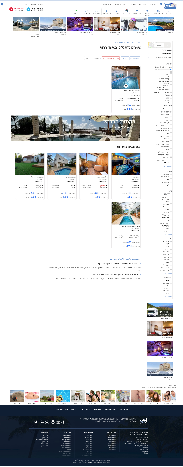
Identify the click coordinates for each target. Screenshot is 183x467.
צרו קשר (26, 5)
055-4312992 (39, 181)
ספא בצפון (45, 442)
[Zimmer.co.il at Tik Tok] (36, 421)
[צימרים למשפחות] (169, 401)
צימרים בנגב (112, 442)
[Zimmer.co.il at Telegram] (47, 421)
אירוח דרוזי (117, 13)
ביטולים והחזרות (110, 409)
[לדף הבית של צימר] (170, 8)
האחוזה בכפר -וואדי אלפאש (132, 90)
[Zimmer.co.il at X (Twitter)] (42, 421)
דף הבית (145, 448)
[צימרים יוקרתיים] (136, 12)
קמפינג (69, 450)
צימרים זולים (67, 438)
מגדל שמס (171, 379)
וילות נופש (45, 436)
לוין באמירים (171, 32)
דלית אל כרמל (127, 93)
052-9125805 (135, 181)
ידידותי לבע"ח (78, 403)
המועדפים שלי (153, 5)
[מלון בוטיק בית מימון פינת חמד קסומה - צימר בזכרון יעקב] (125, 224)
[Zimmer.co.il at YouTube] (52, 419)
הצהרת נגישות (86, 409)
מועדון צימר (145, 452)
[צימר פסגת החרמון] (134, 18)
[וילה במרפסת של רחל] (29, 175)
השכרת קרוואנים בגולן (167, 318)
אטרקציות (76, 13)
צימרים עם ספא (32, 403)
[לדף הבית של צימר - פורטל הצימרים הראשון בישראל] (143, 423)
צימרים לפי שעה (138, 403)
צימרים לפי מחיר (123, 403)
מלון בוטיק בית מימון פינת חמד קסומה (129, 226)
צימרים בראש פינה (88, 450)
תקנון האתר (98, 409)
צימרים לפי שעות (107, 13)
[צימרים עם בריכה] (158, 12)
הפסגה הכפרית (135, 177)
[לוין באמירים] (161, 18)
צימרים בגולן (112, 448)
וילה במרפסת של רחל (37, 177)
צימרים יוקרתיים (137, 13)
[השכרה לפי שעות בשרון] (80, 18)
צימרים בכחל (89, 442)
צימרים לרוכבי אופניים (65, 452)
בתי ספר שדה (67, 454)
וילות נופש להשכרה (147, 14)
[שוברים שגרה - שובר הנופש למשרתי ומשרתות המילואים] (126, 12)
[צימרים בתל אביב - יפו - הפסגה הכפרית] (125, 175)
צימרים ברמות (89, 452)
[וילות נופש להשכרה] (147, 12)
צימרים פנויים (169, 13)
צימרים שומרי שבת (108, 403)
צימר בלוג (74, 409)
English (40, 5)
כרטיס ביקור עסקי (62, 409)
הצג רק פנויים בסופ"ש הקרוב (111, 58)
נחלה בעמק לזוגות (102, 177)
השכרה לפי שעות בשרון (86, 32)
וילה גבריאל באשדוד (69, 177)
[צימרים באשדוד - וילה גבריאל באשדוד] (61, 175)
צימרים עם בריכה (158, 13)
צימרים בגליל (112, 450)
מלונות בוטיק (44, 444)
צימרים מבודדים (47, 403)
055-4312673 (103, 181)
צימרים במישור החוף (119, 42)
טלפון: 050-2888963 (142, 438)
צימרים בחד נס (89, 438)
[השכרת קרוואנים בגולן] (160, 317)
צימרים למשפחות (120, 4)
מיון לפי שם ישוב (134, 58)
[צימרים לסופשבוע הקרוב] (15, 11)
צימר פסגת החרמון (142, 32)
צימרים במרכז (130, 42)
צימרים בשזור (89, 440)
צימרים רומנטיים (153, 403)
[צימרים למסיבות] (93, 401)
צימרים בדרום (112, 440)
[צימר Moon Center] (53, 18)
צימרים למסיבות (92, 403)
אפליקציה (33, 5)
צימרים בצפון (142, 4)
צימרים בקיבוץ (86, 13)
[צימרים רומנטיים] (153, 401)
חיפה (172, 338)
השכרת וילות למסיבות (42, 440)
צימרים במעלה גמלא (87, 456)
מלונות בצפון (44, 446)
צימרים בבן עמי (89, 446)
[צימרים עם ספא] (32, 401)
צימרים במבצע (67, 436)
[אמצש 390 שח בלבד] (107, 18)
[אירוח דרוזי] (116, 12)
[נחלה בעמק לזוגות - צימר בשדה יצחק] (93, 175)
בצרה (171, 359)
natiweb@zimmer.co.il (141, 446)
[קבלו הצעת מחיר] (34, 11)
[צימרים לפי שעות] (106, 12)
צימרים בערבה (112, 444)
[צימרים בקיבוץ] (86, 12)
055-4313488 (135, 95)
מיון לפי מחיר (125, 58)
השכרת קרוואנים (107, 5)
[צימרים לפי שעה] (138, 401)
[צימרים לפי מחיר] (123, 401)
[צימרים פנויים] (168, 12)
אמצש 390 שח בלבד (114, 32)
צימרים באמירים (89, 436)
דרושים (146, 454)
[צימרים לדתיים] (96, 12)
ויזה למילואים (126, 13)
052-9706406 (135, 230)
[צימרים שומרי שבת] (108, 401)
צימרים (138, 42)
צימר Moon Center (60, 32)
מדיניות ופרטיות (124, 409)
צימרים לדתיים (96, 13)
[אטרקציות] (76, 12)
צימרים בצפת (89, 448)
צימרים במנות (89, 454)
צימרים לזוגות (132, 4)
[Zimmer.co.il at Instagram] (58, 421)
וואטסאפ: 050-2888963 (141, 440)
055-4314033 (71, 181)
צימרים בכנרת (112, 446)
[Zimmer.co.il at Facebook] (63, 421)
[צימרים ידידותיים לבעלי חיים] (78, 401)
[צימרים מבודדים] (47, 401)
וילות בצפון (45, 438)
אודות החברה (144, 450)
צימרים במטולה (89, 444)
